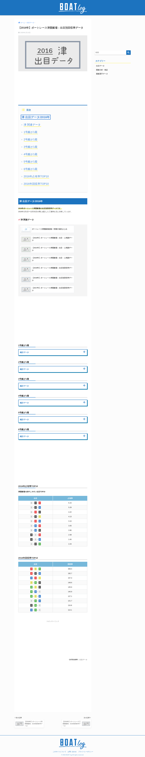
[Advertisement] (52, 87)
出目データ (83, 659)
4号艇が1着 (30, 154)
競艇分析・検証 (102, 70)
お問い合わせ (72, 751)
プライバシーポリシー (85, 751)
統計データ (24, 352)
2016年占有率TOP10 (36, 176)
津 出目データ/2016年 (36, 117)
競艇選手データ (102, 74)
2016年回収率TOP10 (36, 183)
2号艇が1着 (30, 139)
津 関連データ (32, 124)
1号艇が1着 (30, 132)
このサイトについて (59, 751)
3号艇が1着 (30, 146)
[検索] (128, 52)
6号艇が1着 (30, 169)
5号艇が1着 (30, 161)
